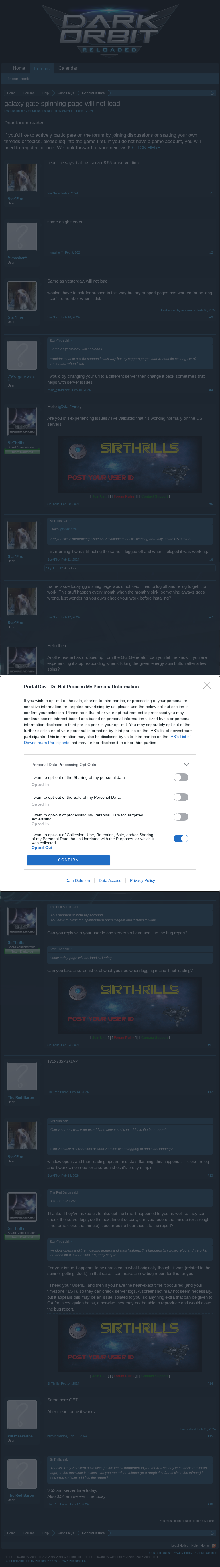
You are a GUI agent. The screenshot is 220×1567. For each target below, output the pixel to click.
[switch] (181, 777)
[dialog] (110, 783)
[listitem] (110, 765)
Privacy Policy (142, 880)
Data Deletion (77, 880)
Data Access (110, 880)
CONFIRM (68, 860)
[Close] (208, 687)
